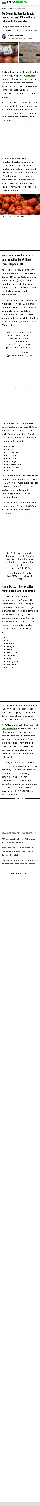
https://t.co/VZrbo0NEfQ (20, 344)
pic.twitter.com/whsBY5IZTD (20, 347)
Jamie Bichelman (16, 35)
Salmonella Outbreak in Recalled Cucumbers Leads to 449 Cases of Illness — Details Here (18, 851)
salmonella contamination (18, 82)
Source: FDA (6, 65)
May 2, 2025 (27, 355)
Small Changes (14, 8)
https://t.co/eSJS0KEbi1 (20, 568)
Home (4, 8)
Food (23, 8)
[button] (4, 2)
